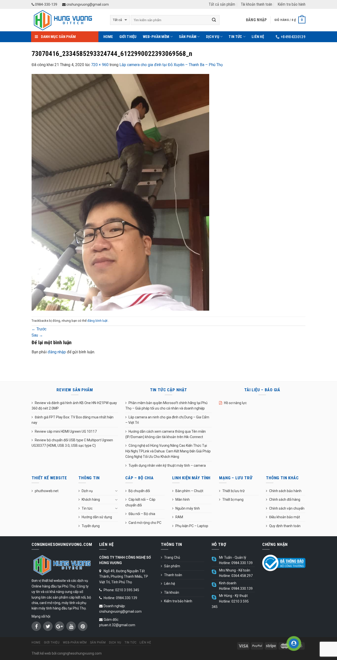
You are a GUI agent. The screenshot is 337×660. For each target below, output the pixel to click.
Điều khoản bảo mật (284, 517)
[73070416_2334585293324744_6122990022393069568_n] (120, 192)
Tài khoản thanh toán (256, 4)
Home (108, 37)
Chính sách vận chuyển (286, 508)
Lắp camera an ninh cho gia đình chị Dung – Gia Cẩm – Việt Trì (167, 420)
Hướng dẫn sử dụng (97, 517)
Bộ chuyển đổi (139, 491)
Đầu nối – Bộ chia (142, 514)
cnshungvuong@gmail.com (87, 4)
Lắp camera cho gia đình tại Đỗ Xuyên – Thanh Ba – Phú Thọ (171, 64)
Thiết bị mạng (232, 499)
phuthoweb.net (46, 491)
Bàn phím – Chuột (189, 491)
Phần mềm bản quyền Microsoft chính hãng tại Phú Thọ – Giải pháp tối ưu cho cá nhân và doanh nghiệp (166, 405)
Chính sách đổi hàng (284, 499)
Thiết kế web (41, 653)
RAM (179, 517)
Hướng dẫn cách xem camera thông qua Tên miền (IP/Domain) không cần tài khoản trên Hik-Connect (165, 434)
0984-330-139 (45, 4)
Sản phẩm (187, 37)
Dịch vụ (212, 37)
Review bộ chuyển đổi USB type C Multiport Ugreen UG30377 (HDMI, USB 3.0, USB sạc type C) (72, 442)
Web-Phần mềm (156, 37)
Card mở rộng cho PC (145, 523)
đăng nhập (57, 352)
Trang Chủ (172, 557)
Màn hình (182, 499)
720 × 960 (100, 64)
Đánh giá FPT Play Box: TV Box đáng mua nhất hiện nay (72, 420)
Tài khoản (171, 592)
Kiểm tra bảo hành (291, 4)
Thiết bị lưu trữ (233, 491)
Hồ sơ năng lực (235, 403)
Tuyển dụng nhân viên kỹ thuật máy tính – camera (167, 465)
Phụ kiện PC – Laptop (191, 526)
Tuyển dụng (91, 526)
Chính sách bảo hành (285, 491)
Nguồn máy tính (187, 508)
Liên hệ (258, 37)
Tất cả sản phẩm (222, 4)
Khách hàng (91, 499)
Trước (39, 329)
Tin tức (235, 37)
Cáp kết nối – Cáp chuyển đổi (140, 502)
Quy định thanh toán (284, 526)
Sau (37, 335)
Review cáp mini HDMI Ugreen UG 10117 (66, 431)
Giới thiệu (128, 37)
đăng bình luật (97, 320)
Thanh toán (173, 575)
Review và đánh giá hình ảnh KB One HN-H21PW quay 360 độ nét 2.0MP (74, 405)
